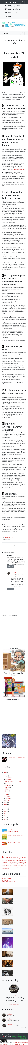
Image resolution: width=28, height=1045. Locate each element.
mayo (7, 793)
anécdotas (5, 859)
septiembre (8, 785)
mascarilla (23, 865)
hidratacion (18, 859)
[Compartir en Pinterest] (9, 539)
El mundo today (6, 878)
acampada (21, 862)
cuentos (11, 863)
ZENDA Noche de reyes (14, 842)
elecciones (23, 863)
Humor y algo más (9, 2)
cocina (24, 859)
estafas (7, 865)
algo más (12, 857)
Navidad (14, 860)
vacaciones (9, 860)
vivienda (7, 868)
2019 (5, 810)
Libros (17, 9)
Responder (10, 566)
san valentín (15, 862)
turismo (4, 868)
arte (3, 863)
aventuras (7, 863)
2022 (5, 804)
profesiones (9, 862)
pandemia (19, 860)
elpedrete (13, 573)
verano (24, 860)
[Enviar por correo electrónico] (4, 539)
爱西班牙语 (23, 1038)
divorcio (19, 863)
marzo (7, 796)
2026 (5, 772)
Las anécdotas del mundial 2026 (16, 757)
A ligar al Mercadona (14, 699)
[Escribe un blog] (5, 539)
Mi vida (8, 12)
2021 (5, 806)
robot (24, 867)
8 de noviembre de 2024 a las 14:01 (15, 557)
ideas (11, 865)
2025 (5, 774)
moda (9, 867)
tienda (24, 857)
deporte (15, 863)
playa (22, 867)
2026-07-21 (23, 1016)
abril (6, 794)
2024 (5, 776)
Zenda (16, 12)
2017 (5, 813)
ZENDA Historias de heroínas (15, 835)
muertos (13, 867)
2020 (5, 808)
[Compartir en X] (7, 539)
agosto (7, 787)
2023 (5, 802)
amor (24, 862)
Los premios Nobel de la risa (13, 781)
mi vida (11, 859)
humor (5, 857)
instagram (15, 865)
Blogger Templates (16, 1036)
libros (19, 865)
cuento (4, 862)
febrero (7, 798)
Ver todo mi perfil (14, 1004)
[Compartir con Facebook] (8, 539)
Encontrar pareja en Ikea (14, 673)
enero (7, 800)
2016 (5, 815)
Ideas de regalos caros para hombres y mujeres (15, 830)
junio (6, 791)
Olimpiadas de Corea (19, 169)
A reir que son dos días (8, 881)
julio (6, 789)
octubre (7, 783)
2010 (5, 819)
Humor (8, 9)
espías (3, 865)
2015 (5, 817)
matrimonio (5, 867)
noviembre (8, 779)
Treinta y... (5, 880)
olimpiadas (17, 867)
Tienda (8, 16)
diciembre (8, 777)
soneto (4, 860)
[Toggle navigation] (22, 2)
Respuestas (12, 570)
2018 (5, 811)
